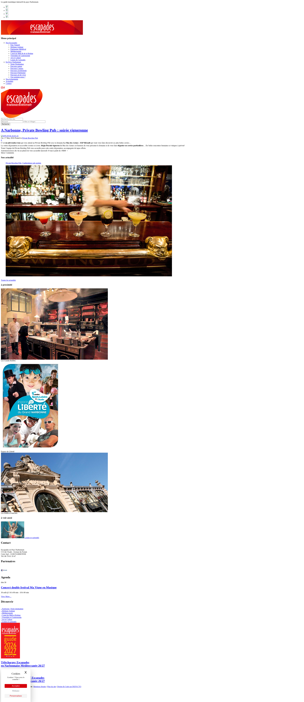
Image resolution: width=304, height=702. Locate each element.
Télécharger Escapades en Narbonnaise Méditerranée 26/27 (23, 664)
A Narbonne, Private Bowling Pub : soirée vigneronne (44, 130)
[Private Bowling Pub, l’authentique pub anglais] (89, 220)
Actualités (9, 81)
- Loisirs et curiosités (8, 622)
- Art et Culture (6, 619)
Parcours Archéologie (18, 71)
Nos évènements (12, 79)
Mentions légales (39, 687)
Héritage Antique (16, 47)
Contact (9, 83)
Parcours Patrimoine (18, 73)
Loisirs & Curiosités (17, 60)
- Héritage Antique (8, 611)
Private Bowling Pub (30, 138)
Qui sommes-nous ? (17, 77)
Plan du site (51, 687)
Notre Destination (17, 64)
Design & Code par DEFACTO (69, 687)
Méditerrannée (15, 51)
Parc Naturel (15, 45)
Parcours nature (16, 66)
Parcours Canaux (16, 68)
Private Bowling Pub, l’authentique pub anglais (23, 163)
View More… (6, 597)
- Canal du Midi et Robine (11, 615)
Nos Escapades (11, 43)
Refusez (15, 691)
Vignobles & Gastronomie (20, 56)
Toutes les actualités (8, 280)
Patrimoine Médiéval (18, 49)
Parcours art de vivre (18, 75)
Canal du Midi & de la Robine (21, 53)
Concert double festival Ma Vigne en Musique (29, 587)
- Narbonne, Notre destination (12, 609)
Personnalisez (16, 696)
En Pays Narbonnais (13, 62)
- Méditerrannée (7, 613)
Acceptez (16, 686)
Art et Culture (15, 58)
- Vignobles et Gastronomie (11, 617)
